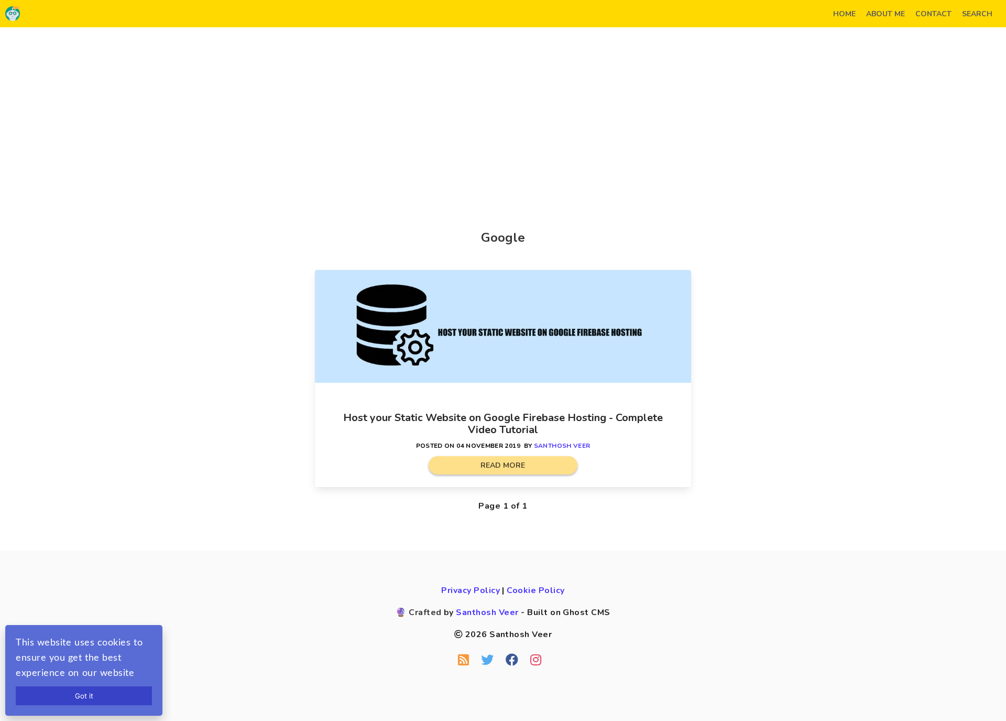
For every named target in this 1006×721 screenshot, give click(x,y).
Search (977, 14)
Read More (502, 465)
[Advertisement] (503, 116)
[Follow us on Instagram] (535, 660)
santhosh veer (562, 446)
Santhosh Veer (487, 612)
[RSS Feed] (463, 660)
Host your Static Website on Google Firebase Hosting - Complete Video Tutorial (503, 424)
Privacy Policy (470, 590)
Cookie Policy (535, 590)
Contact (933, 14)
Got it (84, 696)
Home (844, 14)
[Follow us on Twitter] (487, 660)
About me (885, 14)
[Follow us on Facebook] (512, 660)
